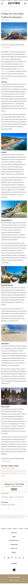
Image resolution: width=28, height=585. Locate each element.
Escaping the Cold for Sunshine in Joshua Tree (13, 470)
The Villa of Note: (6, 114)
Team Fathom (6, 19)
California (11, 497)
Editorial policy (14, 540)
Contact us (14, 548)
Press (14, 536)
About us (14, 532)
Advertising (14, 544)
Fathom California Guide (8, 468)
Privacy (14, 552)
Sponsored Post (5, 11)
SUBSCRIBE (14, 489)
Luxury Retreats (5, 47)
